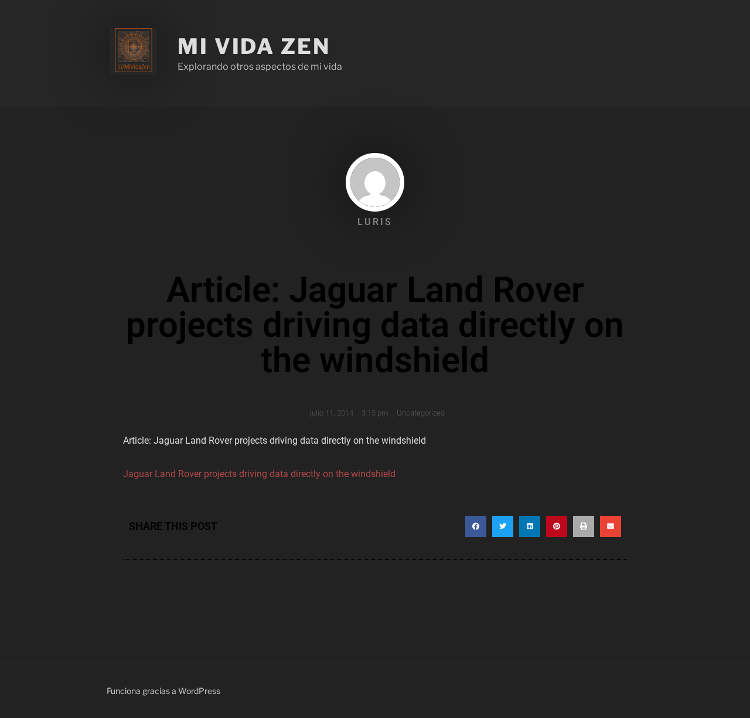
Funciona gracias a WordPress (163, 691)
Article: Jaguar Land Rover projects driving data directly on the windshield (274, 440)
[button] (475, 526)
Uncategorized (421, 413)
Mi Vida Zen (254, 46)
